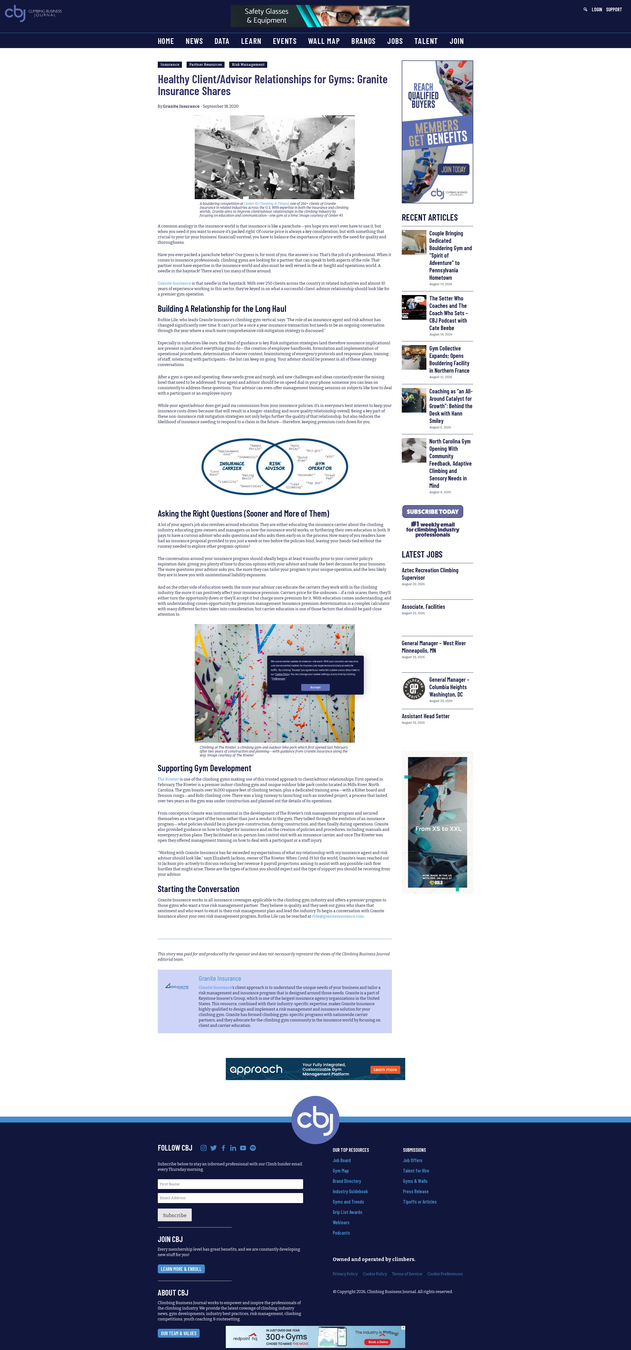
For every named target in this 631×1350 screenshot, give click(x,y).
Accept (315, 687)
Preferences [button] (278, 678)
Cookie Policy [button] (282, 674)
